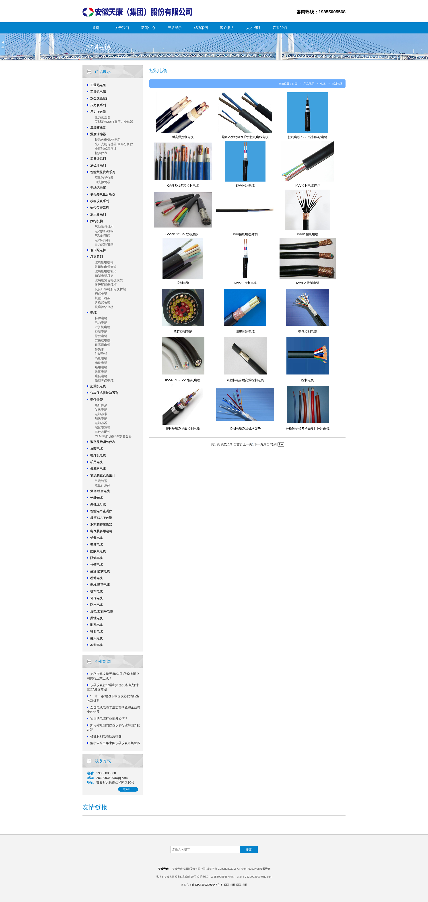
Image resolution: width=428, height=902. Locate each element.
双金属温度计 (99, 98)
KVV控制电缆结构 (245, 234)
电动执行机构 (104, 231)
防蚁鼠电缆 (98, 551)
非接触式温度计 (106, 148)
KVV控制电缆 (245, 185)
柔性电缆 (96, 618)
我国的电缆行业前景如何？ (109, 718)
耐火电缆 (96, 638)
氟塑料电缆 (98, 468)
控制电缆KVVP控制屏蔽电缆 (307, 137)
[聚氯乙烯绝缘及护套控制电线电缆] (245, 112)
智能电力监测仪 (101, 511)
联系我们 (280, 28)
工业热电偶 (98, 91)
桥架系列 (96, 257)
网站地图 (229, 884)
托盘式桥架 (102, 298)
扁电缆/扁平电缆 (101, 611)
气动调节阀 (102, 235)
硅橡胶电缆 (102, 340)
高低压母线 (98, 504)
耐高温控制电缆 (183, 137)
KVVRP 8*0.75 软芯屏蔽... (183, 234)
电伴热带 (96, 399)
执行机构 (96, 221)
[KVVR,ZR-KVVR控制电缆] (183, 355)
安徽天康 (163, 868)
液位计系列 (98, 165)
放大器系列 (98, 214)
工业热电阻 (98, 85)
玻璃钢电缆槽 (104, 262)
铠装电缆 (96, 538)
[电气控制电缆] (308, 307)
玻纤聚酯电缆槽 (106, 284)
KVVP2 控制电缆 (307, 283)
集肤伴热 (101, 405)
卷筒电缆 (96, 578)
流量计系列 (98, 158)
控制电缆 (101, 331)
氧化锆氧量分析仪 (102, 194)
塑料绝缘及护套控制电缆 (183, 428)
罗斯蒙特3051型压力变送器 (114, 122)
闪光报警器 (102, 182)
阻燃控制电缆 (245, 331)
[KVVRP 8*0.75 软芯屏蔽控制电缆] (183, 210)
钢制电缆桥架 (104, 275)
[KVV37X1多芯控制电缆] (183, 161)
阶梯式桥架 (102, 302)
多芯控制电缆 (182, 331)
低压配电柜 (98, 250)
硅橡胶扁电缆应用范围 (105, 736)
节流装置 (101, 481)
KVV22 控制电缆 (245, 283)
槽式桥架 (101, 293)
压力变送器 (98, 112)
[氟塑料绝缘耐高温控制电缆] (245, 355)
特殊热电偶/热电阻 (108, 139)
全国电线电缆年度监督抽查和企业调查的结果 (113, 709)
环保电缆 (96, 598)
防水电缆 (96, 604)
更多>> (127, 789)
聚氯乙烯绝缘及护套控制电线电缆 (245, 137)
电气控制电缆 (307, 331)
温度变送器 (98, 127)
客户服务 (227, 28)
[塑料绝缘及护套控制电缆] (183, 404)
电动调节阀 (102, 240)
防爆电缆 (101, 371)
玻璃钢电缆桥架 (106, 271)
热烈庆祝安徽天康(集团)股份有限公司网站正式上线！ (113, 676)
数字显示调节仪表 (102, 442)
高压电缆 (101, 358)
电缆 (93, 312)
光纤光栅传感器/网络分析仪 (114, 144)
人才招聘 (253, 28)
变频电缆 (96, 544)
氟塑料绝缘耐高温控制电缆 (245, 380)
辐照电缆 (96, 631)
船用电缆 (101, 367)
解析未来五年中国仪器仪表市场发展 (115, 743)
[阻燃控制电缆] (245, 307)
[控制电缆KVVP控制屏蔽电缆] (308, 112)
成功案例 (201, 28)
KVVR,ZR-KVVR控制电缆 (182, 380)
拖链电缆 (96, 564)
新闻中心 (148, 28)
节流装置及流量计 (102, 475)
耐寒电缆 (96, 625)
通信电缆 (101, 376)
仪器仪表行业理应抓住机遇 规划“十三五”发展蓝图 (113, 687)
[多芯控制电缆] (183, 307)
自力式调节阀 (104, 244)
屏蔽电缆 (96, 448)
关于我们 (122, 28)
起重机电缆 (98, 386)
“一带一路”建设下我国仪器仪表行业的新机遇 (113, 698)
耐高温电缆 (102, 345)
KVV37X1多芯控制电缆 (183, 185)
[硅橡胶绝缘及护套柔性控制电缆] (308, 404)
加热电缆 (101, 418)
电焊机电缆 (98, 455)
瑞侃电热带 (102, 427)
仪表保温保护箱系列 (104, 393)
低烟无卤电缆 (104, 380)
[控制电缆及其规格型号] (245, 404)
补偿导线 (101, 354)
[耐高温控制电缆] (183, 112)
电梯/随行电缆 (100, 584)
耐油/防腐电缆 (100, 571)
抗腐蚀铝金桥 (104, 307)
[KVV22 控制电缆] (245, 258)
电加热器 (101, 423)
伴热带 (99, 349)
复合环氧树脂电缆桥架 (110, 289)
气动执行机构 (104, 226)
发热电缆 (101, 409)
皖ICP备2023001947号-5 (207, 884)
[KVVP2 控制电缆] (308, 258)
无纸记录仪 (98, 187)
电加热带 (101, 414)
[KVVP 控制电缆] (308, 210)
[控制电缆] (183, 258)
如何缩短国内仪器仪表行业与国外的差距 (113, 727)
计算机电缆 (102, 327)
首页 (95, 28)
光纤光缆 (96, 497)
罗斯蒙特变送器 (101, 524)
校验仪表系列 (99, 201)
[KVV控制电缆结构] (245, 210)
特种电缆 (101, 318)
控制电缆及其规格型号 (245, 428)
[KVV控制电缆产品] (308, 161)
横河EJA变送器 (101, 517)
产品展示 (174, 28)
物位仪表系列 (99, 207)
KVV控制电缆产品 (307, 185)
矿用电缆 (96, 462)
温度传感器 (98, 134)
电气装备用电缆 (101, 531)
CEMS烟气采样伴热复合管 (113, 436)
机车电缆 (96, 591)
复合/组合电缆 (100, 491)
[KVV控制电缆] (245, 161)
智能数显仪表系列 (102, 172)
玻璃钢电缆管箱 (106, 267)
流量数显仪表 (104, 177)
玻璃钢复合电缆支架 (109, 280)
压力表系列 (98, 105)
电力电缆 (101, 322)
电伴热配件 (102, 432)
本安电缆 (96, 645)
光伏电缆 (101, 362)
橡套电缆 (101, 336)
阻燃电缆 (96, 558)
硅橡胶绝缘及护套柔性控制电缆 (307, 428)
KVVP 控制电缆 (307, 234)
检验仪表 (101, 153)
